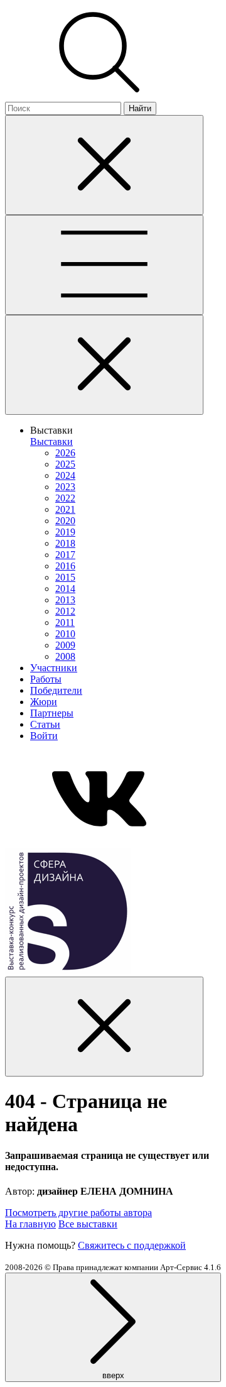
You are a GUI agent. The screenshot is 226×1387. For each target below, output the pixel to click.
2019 (65, 532)
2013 (65, 600)
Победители (56, 690)
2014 (65, 588)
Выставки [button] (51, 430)
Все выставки (87, 1224)
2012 (65, 611)
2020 (65, 520)
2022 (65, 498)
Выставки (51, 441)
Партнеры (51, 713)
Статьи (45, 724)
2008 (65, 656)
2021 (65, 509)
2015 (65, 577)
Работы (46, 679)
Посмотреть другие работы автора (78, 1212)
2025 (65, 464)
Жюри (43, 701)
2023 (65, 486)
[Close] (104, 165)
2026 (65, 452)
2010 (65, 633)
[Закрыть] (104, 365)
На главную (30, 1224)
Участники (53, 667)
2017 (65, 554)
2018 (65, 543)
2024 (65, 475)
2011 (65, 622)
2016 (65, 566)
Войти (44, 735)
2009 (65, 645)
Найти (140, 108)
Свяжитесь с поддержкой (132, 1245)
